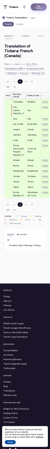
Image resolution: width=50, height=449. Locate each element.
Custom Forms (10, 417)
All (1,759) (31, 64)
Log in (33, 18)
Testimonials (9, 368)
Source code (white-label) (15, 332)
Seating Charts (10, 413)
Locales (19, 24)
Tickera (25, 36)
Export (10, 234)
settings (39, 437)
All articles (8, 354)
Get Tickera (38, 7)
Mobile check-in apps (13, 323)
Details (45, 101)
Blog (5, 386)
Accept (10, 442)
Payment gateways (12, 359)
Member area (10, 395)
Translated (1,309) (13, 68)
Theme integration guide (15, 363)
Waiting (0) (12, 73)
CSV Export (9, 422)
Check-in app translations (15, 336)
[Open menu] (24, 7)
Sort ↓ (18, 64)
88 (8, 87)
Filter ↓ (8, 64)
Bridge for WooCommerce (16, 408)
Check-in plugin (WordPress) (17, 327)
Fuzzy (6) (24, 73)
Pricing (6, 296)
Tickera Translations (16, 17)
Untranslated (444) (35, 68)
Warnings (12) (37, 73)
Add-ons (7, 300)
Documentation (10, 350)
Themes (7, 305)
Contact (7, 381)
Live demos (8, 309)
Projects (8, 24)
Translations (9, 390)
